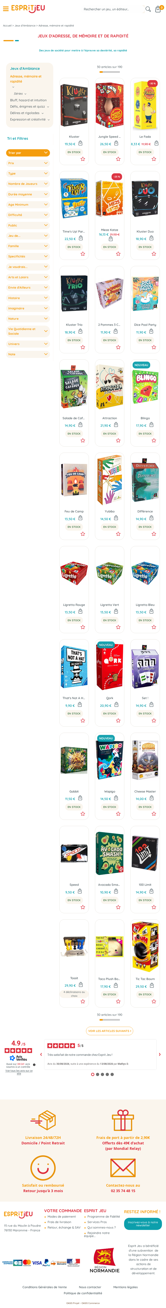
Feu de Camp (74, 511)
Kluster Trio (74, 325)
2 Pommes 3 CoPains (109, 325)
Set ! (145, 698)
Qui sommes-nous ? (101, 1227)
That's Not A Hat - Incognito (74, 698)
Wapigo (109, 791)
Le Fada (145, 137)
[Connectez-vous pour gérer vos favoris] (83, 159)
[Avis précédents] (41, 1054)
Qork (109, 698)
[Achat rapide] (80, 143)
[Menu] (6, 9)
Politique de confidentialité (83, 1293)
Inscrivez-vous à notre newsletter (143, 1223)
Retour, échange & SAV (64, 1227)
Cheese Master (145, 791)
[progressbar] (110, 72)
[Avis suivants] (160, 1054)
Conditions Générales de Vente (44, 1287)
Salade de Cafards (74, 418)
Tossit (74, 978)
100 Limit (145, 885)
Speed (74, 885)
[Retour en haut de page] (158, 1296)
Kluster (74, 137)
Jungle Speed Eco (109, 137)
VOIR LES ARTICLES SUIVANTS (108, 1031)
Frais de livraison (59, 1222)
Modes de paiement (61, 1216)
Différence (145, 511)
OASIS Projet (72, 1303)
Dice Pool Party (145, 325)
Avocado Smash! (109, 885)
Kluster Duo (145, 231)
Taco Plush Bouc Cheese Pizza (109, 979)
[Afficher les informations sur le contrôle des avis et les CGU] (34, 1064)
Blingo (145, 418)
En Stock (74, 152)
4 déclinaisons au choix (74, 994)
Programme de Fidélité (103, 1216)
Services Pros (97, 1222)
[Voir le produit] (81, 985)
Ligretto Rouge (74, 605)
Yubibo (110, 511)
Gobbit (74, 791)
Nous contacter (90, 1287)
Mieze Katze (109, 230)
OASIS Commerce (91, 1303)
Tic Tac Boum (145, 979)
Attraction (109, 418)
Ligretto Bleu (145, 605)
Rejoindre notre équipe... (97, 1234)
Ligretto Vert (109, 605)
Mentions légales (125, 1287)
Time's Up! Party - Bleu (74, 231)
